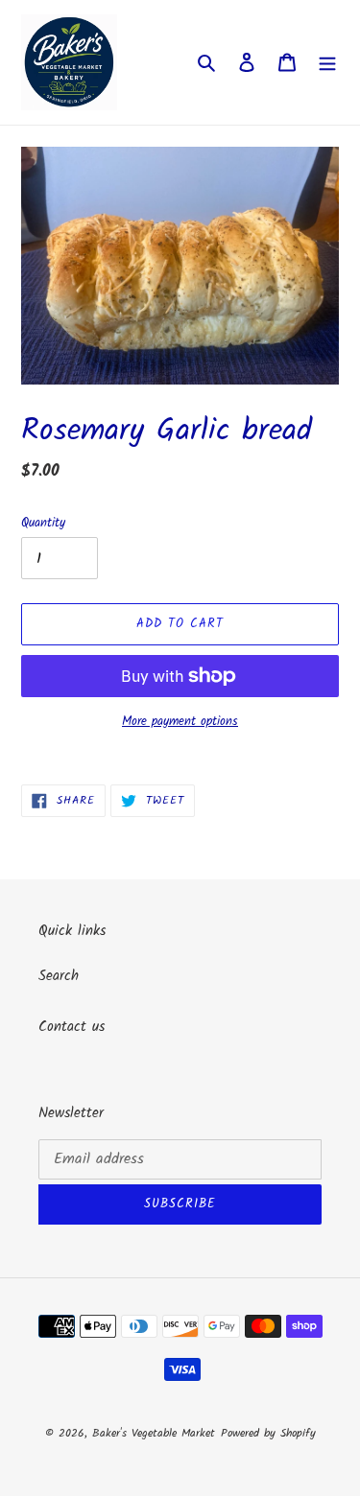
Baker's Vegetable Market (153, 1433)
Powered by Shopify (268, 1433)
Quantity (43, 523)
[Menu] (327, 62)
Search (58, 976)
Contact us (71, 1027)
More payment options (180, 722)
